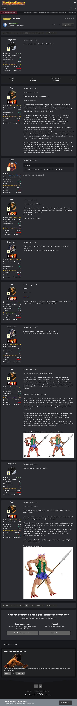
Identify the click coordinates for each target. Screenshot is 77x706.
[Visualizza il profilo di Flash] (12, 166)
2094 (19, 181)
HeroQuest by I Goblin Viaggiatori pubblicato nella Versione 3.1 (46, 12)
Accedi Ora (54, 632)
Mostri (22, 26)
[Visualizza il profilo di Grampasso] (12, 248)
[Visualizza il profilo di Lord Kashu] (5, 25)
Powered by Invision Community (33, 695)
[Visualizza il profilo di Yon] (12, 94)
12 (20, 266)
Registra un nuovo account (22, 632)
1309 (20, 112)
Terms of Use (30, 703)
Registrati (20, 673)
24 (20, 59)
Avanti (37, 33)
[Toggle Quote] (26, 165)
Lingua (29, 691)
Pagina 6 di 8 (51, 33)
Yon (11, 88)
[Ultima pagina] (42, 33)
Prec (7, 33)
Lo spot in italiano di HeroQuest (24, 12)
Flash (11, 160)
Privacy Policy (38, 691)
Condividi (56, 25)
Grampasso (12, 242)
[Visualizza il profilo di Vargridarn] (12, 46)
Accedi (7, 673)
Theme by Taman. (46, 695)
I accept (66, 702)
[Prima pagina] (3, 33)
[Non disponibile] (48, 445)
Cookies (47, 691)
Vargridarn (12, 40)
